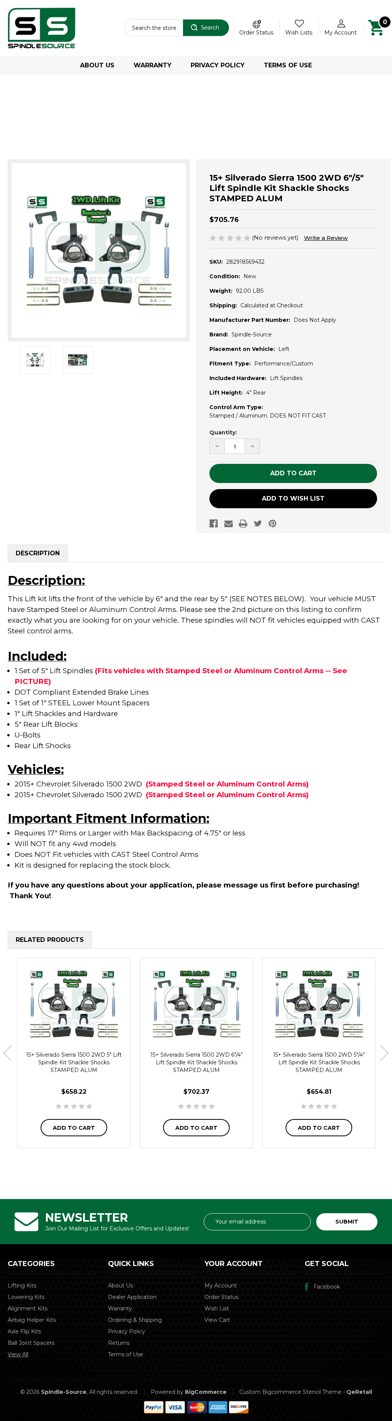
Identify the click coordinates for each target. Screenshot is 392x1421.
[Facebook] (213, 524)
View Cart (217, 1320)
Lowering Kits (26, 1297)
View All (18, 1354)
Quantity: (223, 432)
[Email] (228, 524)
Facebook (327, 1286)
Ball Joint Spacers (31, 1342)
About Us (97, 65)
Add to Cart (74, 1127)
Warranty (153, 65)
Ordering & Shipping (135, 1320)
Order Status (256, 32)
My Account (340, 32)
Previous (7, 1053)
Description (38, 553)
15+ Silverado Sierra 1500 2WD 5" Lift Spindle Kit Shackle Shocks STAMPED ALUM (74, 1062)
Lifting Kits (22, 1285)
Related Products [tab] (50, 939)
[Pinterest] (272, 524)
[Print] (243, 524)
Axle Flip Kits (24, 1331)
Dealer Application (132, 1297)
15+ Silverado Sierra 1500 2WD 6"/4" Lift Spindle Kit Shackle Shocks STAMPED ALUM (196, 1062)
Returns (118, 1342)
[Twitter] (258, 524)
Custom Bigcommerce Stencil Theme (290, 1391)
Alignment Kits (27, 1308)
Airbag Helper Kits (32, 1320)
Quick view (73, 1003)
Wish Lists (298, 32)
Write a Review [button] (326, 237)
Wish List (216, 1308)
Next (384, 1053)
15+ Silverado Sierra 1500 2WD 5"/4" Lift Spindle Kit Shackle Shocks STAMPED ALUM (319, 1062)
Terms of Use (288, 65)
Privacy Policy (218, 65)
